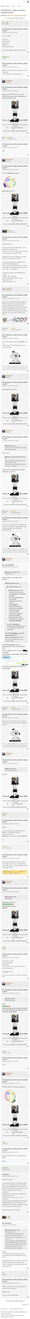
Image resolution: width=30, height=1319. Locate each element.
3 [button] (18, 18)
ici (16, 94)
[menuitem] (4, 1317)
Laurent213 (10, 1230)
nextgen (22, 1315)
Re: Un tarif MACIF (8, 565)
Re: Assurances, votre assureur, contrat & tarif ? (14, 30)
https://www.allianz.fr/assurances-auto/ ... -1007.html (13, 1198)
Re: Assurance (7, 1223)
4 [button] (20, 18)
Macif (12, 389)
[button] (13, 18)
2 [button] (16, 18)
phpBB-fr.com (9, 1313)
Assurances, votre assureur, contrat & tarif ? (13, 11)
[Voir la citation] (18, 1230)
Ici (5, 458)
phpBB (9, 1312)
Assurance (5, 1174)
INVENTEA (17, 1315)
